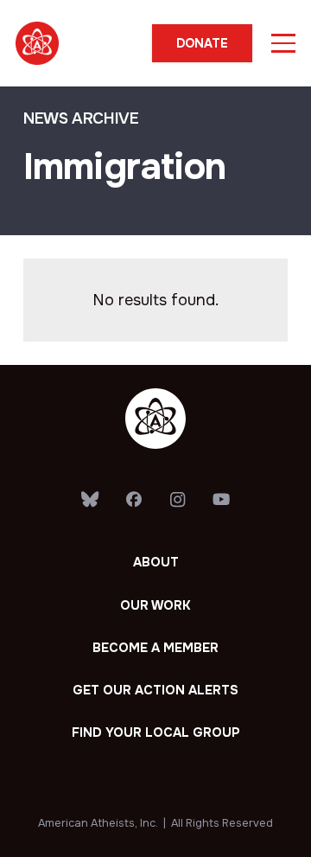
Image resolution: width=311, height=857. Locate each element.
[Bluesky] (90, 500)
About (156, 562)
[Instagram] (177, 500)
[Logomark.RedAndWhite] (37, 43)
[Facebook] (133, 500)
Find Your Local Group (155, 732)
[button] (283, 43)
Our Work (155, 605)
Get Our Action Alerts (155, 690)
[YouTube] (220, 500)
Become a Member (155, 648)
